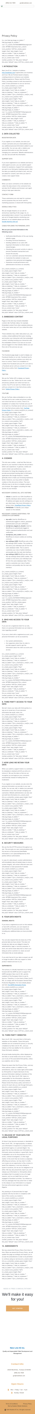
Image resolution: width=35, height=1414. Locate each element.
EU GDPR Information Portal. (17, 985)
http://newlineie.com (8, 72)
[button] (17, 31)
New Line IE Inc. (17, 1348)
